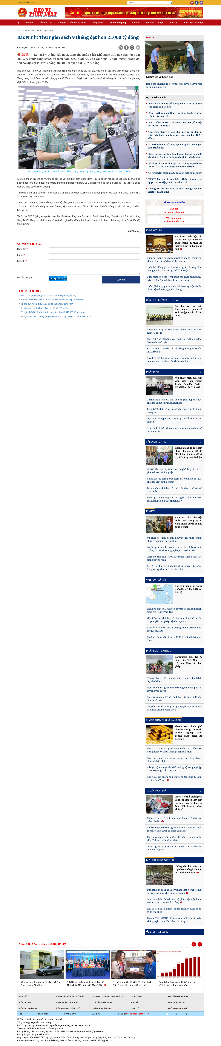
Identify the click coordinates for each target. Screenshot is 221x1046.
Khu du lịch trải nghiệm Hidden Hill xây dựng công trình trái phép (174, 910)
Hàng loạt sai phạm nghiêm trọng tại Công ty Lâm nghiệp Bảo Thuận (174, 778)
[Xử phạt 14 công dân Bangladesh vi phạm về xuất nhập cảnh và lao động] (159, 315)
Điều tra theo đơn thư (160, 860)
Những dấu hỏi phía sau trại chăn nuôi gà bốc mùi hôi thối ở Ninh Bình (175, 190)
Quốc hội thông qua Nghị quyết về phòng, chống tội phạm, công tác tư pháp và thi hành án (174, 259)
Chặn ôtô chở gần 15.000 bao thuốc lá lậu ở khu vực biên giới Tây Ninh (174, 558)
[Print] (120, 47)
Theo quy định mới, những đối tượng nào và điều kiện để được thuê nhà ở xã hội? (174, 839)
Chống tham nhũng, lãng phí (164, 720)
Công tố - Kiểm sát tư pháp (72, 22)
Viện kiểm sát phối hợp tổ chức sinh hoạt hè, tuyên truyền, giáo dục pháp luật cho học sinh (174, 620)
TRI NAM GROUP (26, 1044)
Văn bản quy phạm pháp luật (174, 210)
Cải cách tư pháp (118, 22)
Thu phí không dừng (70, 1044)
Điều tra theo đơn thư (67, 1008)
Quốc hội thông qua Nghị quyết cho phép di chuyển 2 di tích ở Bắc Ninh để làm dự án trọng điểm (174, 278)
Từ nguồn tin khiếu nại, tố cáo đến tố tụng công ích (175, 173)
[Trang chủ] (20, 1013)
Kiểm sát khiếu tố (28, 1008)
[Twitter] (138, 47)
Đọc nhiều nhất (156, 97)
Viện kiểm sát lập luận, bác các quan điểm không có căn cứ (174, 420)
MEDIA (150, 37)
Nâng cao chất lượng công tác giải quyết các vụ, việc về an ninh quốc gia (174, 85)
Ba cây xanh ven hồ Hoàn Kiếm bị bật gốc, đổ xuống (45, 308)
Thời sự (29, 22)
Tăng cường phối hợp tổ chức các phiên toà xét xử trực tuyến (174, 490)
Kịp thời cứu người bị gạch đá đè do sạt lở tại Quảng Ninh (47, 304)
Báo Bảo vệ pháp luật (158, 932)
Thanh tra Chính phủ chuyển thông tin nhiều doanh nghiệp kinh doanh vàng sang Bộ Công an (188, 732)
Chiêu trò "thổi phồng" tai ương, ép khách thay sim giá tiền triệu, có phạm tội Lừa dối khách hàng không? (188, 803)
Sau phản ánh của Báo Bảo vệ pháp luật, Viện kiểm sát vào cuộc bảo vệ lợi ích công (174, 901)
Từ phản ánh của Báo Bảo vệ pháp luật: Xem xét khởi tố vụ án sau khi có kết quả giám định (174, 891)
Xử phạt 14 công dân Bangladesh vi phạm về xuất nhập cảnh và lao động (188, 311)
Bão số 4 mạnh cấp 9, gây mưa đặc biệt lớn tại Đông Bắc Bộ (48, 295)
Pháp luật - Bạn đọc (193, 22)
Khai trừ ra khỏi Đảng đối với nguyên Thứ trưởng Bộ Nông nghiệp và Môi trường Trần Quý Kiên (174, 750)
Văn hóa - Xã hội (154, 22)
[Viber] (132, 47)
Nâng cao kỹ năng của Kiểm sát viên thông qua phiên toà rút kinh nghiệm (174, 480)
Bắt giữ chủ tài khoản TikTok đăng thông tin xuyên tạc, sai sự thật (174, 350)
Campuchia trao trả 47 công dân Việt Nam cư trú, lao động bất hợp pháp (188, 662)
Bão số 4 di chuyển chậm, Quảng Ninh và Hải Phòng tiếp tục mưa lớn (52, 299)
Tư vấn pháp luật (157, 790)
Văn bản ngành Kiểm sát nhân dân (174, 220)
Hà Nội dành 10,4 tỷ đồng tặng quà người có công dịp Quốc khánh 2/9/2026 (56, 316)
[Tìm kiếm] (171, 2)
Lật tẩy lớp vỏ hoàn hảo (159, 76)
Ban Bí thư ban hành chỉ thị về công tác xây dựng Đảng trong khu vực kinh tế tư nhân (174, 568)
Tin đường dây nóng (178, 996)
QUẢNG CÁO (70, 1014)
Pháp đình (97, 22)
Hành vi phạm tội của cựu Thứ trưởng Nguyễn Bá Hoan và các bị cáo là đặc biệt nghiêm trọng (175, 165)
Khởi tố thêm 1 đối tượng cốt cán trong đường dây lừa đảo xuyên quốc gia (174, 341)
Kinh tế (136, 22)
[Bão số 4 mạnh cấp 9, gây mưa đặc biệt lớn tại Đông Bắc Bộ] (159, 594)
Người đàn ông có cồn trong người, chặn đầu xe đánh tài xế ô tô (174, 331)
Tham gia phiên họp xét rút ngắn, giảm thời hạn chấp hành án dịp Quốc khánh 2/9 (174, 499)
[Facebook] (126, 47)
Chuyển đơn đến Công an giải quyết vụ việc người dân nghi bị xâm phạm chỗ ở (174, 708)
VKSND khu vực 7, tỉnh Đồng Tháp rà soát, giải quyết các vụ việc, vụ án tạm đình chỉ (175, 181)
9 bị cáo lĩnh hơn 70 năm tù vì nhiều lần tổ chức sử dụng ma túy (174, 430)
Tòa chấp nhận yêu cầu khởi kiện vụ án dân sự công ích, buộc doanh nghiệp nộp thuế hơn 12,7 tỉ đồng (175, 135)
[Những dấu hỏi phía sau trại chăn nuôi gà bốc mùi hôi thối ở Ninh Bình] (159, 875)
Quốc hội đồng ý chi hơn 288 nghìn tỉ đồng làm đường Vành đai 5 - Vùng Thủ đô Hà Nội (174, 269)
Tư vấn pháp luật (102, 1002)
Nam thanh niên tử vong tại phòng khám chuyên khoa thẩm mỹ (175, 146)
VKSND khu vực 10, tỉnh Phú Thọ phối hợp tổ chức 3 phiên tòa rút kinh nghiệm (174, 471)
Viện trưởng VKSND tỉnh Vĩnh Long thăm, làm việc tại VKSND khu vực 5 (175, 124)
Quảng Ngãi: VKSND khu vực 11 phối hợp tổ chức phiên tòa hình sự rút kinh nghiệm (174, 401)
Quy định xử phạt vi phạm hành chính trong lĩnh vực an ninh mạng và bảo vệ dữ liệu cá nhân (174, 360)
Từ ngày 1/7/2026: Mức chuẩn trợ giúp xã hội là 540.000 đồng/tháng (53, 312)
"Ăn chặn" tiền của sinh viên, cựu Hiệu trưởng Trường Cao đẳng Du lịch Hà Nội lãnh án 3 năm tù (188, 382)
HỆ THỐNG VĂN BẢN (174, 202)
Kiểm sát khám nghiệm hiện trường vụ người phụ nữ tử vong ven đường (174, 689)
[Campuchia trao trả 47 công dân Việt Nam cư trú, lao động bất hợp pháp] (159, 664)
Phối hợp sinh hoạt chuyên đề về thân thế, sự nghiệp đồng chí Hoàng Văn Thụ (174, 610)
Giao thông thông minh (47, 1044)
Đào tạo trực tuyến (91, 1044)
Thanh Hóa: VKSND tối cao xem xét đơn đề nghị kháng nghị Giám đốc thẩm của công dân (174, 920)
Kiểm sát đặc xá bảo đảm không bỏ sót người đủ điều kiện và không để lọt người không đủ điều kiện (175, 156)
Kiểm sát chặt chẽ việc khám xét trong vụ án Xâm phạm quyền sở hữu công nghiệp (188, 522)
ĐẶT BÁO (96, 1014)
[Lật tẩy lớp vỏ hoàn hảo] (174, 57)
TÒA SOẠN (43, 1014)
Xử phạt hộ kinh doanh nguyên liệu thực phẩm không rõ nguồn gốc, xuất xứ (174, 539)
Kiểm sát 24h (45, 22)
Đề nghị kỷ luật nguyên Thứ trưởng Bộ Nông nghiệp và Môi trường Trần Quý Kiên (174, 769)
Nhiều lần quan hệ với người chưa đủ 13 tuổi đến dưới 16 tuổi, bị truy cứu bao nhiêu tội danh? (174, 829)
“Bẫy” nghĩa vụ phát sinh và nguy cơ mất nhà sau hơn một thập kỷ (174, 848)
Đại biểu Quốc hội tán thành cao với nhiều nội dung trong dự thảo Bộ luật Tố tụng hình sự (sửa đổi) (188, 242)
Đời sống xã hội (45, 30)
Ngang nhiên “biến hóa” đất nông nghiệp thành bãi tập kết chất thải (174, 680)
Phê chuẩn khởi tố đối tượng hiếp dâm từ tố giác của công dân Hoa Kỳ (175, 105)
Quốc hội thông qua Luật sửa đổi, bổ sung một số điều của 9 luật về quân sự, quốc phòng (174, 288)
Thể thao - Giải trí (177, 1008)
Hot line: (133, 1014)
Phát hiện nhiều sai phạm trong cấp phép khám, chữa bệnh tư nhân (174, 760)
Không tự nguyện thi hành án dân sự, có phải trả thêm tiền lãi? (174, 820)
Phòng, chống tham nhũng (108, 996)
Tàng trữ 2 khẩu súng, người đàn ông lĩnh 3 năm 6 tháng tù (174, 411)
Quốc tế (173, 22)
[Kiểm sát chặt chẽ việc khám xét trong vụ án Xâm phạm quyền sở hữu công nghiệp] (159, 524)
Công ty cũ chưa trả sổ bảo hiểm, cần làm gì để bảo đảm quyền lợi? (174, 699)
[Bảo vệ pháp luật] (39, 12)
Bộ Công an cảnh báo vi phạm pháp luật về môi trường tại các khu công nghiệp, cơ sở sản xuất (174, 549)
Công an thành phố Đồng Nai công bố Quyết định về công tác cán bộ (175, 115)
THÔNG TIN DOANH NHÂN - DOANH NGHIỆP (42, 944)
